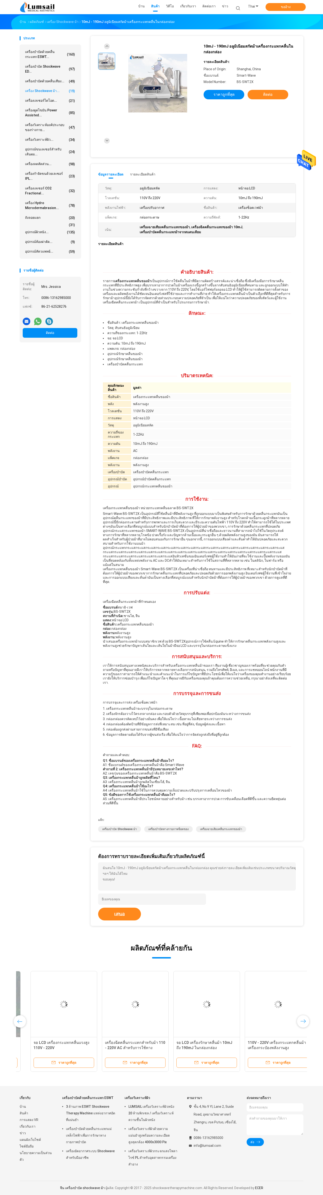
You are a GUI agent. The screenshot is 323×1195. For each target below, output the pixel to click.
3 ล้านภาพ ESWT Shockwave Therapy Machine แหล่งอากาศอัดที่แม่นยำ (90, 1113)
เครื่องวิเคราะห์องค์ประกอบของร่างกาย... (50, 127)
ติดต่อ (50, 333)
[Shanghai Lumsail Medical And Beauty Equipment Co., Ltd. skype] (49, 319)
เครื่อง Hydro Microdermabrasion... (50, 205)
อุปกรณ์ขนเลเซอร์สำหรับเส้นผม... (50, 151)
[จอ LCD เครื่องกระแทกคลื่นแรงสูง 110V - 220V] (53, 1004)
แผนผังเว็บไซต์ (30, 1140)
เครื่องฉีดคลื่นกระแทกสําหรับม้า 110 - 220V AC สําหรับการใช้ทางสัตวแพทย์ (124, 1047)
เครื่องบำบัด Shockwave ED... (50, 69)
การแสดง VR (29, 1120)
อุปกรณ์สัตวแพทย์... (50, 252)
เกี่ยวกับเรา (27, 1126)
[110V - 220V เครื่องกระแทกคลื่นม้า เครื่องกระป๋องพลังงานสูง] (267, 1004)
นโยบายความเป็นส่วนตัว (36, 1156)
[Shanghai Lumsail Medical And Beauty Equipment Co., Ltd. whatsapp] (38, 319)
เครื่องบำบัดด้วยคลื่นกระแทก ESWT (87, 1098)
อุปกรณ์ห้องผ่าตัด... (50, 242)
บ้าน (23, 1106)
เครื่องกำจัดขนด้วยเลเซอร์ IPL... (50, 176)
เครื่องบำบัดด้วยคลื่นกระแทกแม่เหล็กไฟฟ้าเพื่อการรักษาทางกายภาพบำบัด (89, 1135)
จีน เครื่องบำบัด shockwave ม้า (82, 1188)
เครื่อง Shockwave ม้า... (50, 91)
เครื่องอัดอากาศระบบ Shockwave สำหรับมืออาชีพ (90, 1154)
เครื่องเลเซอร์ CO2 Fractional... (50, 190)
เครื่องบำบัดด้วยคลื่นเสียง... (50, 81)
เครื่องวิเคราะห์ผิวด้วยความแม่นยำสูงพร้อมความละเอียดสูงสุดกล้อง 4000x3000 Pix (149, 1135)
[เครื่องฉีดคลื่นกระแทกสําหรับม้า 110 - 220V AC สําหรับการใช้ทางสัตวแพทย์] (124, 1004)
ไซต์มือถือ (27, 1146)
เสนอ (119, 914)
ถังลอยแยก (50, 218)
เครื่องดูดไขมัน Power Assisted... (50, 112)
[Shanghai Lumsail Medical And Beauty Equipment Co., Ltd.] (38, 7)
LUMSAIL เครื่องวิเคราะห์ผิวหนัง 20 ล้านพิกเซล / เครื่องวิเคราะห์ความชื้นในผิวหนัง (151, 1113)
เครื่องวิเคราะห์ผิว (137, 1098)
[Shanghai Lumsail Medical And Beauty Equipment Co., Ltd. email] (26, 319)
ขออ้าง (286, 7)
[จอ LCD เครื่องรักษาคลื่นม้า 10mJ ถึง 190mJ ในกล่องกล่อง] (196, 1004)
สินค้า (24, 1113)
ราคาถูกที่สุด (224, 94)
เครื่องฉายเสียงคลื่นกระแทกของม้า (221, 829)
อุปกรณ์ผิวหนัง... (50, 232)
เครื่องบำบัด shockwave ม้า (119, 829)
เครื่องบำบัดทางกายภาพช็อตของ (168, 829)
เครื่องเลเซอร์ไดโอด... (50, 101)
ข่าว (23, 1133)
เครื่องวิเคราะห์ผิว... (50, 140)
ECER (259, 1188)
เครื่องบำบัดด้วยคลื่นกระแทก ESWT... (50, 54)
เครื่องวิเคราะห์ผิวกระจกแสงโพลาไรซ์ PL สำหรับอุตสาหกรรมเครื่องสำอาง (152, 1157)
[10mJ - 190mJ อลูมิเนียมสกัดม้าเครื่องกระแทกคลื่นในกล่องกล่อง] (157, 83)
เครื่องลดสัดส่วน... (50, 164)
